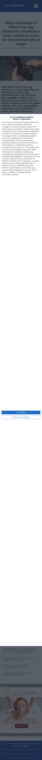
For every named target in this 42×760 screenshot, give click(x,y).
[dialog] (21, 380)
